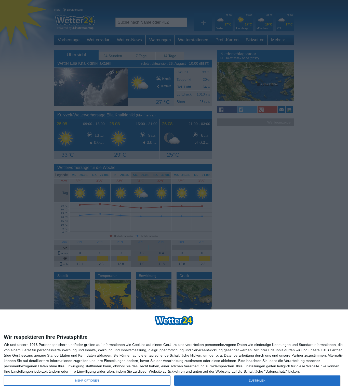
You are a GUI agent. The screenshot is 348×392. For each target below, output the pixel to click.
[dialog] (174, 351)
